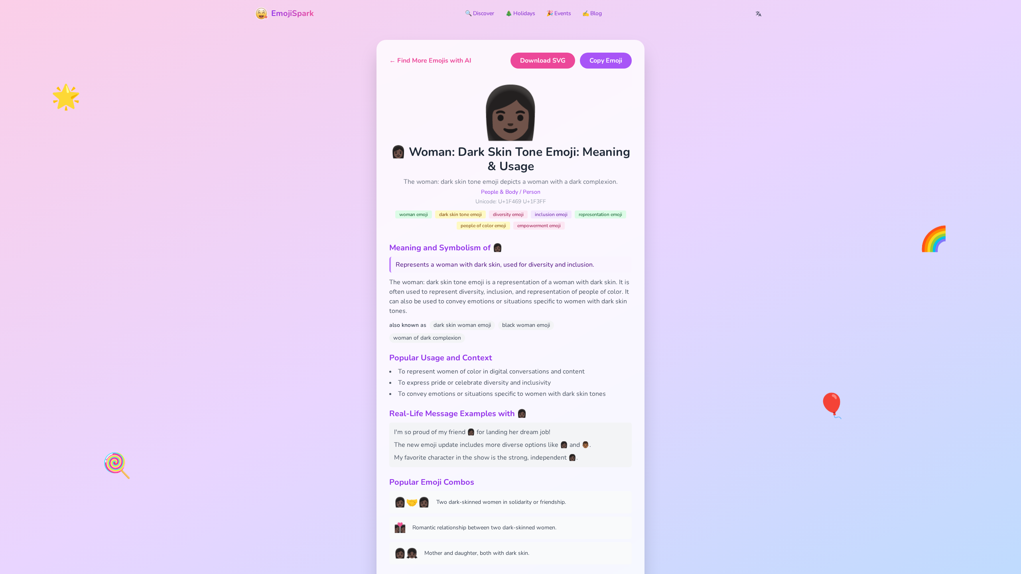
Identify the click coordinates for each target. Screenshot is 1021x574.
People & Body (499, 192)
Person (531, 192)
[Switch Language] (758, 13)
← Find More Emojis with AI (430, 60)
